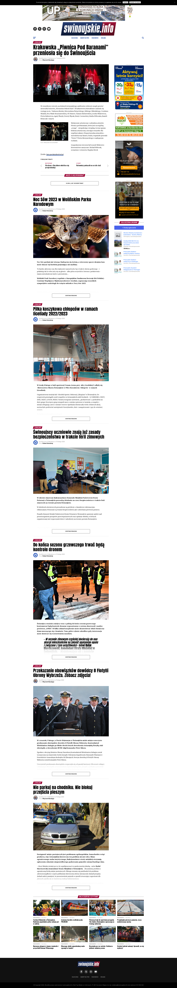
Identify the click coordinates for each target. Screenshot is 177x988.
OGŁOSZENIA (74, 38)
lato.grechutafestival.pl (55, 154)
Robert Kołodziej (48, 211)
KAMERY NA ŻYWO (84, 38)
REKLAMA (103, 38)
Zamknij (125, 2)
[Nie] (175, 3)
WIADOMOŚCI (95, 38)
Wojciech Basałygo (48, 60)
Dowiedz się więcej (135, 2)
